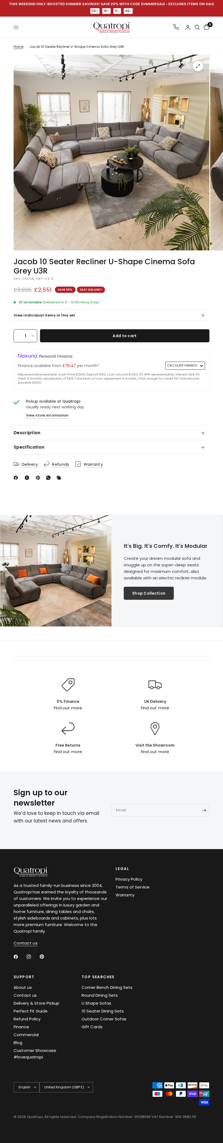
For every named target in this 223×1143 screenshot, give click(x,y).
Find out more (68, 708)
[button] (149, 593)
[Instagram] (33, 957)
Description (27, 433)
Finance (21, 1027)
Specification (29, 447)
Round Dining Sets (100, 995)
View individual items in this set (44, 315)
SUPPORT (24, 977)
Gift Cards (92, 1027)
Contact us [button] (26, 943)
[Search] (197, 27)
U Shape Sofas (96, 1003)
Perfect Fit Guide (31, 1011)
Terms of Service (133, 887)
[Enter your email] (204, 810)
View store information (47, 415)
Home (18, 46)
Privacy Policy (129, 879)
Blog (18, 1042)
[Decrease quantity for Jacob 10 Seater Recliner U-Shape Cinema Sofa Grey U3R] (18, 336)
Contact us (25, 995)
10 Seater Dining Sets (103, 1011)
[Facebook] (17, 477)
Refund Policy (27, 1019)
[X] (28, 477)
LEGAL (122, 869)
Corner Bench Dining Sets (107, 987)
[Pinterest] (39, 477)
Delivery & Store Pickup (36, 1003)
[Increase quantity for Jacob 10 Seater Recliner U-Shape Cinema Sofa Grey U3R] (33, 336)
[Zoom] (198, 66)
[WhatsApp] (49, 477)
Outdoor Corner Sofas (104, 1019)
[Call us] (176, 27)
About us (23, 987)
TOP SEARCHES (98, 977)
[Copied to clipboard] (60, 477)
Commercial (26, 1035)
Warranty (125, 895)
